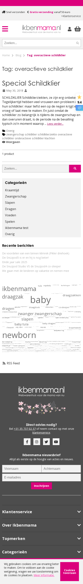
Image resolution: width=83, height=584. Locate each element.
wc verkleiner (72, 351)
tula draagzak (3, 326)
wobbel (47, 317)
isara (53, 293)
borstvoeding (7, 342)
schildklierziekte (48, 134)
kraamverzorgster (60, 341)
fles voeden (20, 351)
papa (32, 341)
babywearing (59, 330)
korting (50, 351)
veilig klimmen (74, 351)
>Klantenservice (71, 16)
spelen (40, 317)
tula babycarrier (51, 326)
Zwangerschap (15, 196)
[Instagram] (36, 441)
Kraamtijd (12, 190)
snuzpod (17, 317)
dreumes (49, 307)
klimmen (42, 351)
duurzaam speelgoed (13, 351)
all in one (44, 316)
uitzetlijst (56, 306)
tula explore (78, 317)
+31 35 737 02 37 (25, 429)
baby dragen (48, 323)
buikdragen (65, 285)
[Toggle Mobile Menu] (11, 29)
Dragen (10, 209)
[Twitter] (46, 441)
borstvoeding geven (67, 350)
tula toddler (68, 322)
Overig (10, 131)
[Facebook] (27, 441)
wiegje (8, 346)
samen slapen (28, 327)
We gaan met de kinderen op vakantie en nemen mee (35, 271)
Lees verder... (55, 124)
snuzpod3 (20, 316)
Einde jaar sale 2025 (14, 262)
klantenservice (41, 432)
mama (27, 342)
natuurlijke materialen (46, 329)
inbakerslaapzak (27, 350)
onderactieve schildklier (30, 138)
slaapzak (10, 327)
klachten (50, 138)
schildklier (31, 134)
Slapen (10, 202)
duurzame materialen (51, 329)
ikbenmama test (16, 228)
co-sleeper (64, 307)
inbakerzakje (73, 307)
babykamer (31, 347)
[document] (41, 571)
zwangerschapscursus (26, 351)
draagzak (12, 296)
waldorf (52, 350)
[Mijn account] (70, 29)
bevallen (77, 345)
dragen (8, 308)
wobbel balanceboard (16, 349)
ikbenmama (19, 288)
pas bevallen (76, 349)
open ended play (62, 317)
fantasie (69, 316)
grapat (28, 343)
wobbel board (5, 350)
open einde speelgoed (5, 351)
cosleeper (6, 317)
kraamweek (75, 327)
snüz (65, 311)
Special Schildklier (31, 83)
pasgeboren (40, 330)
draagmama (59, 343)
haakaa (76, 329)
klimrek (34, 351)
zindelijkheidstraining (70, 351)
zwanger (26, 313)
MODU (21, 343)
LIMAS (57, 326)
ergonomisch (24, 306)
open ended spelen (79, 350)
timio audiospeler (67, 351)
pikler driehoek (40, 351)
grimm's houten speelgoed (16, 343)
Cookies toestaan (69, 571)
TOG (33, 326)
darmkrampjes (74, 329)
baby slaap (32, 350)
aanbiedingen (48, 351)
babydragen (68, 344)
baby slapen (21, 347)
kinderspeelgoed (55, 351)
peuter (17, 307)
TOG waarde (37, 326)
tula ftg (41, 345)
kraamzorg (70, 341)
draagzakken (72, 295)
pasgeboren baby (40, 350)
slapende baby (43, 349)
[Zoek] (77, 43)
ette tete (73, 350)
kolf (77, 329)
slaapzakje (43, 327)
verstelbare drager (56, 284)
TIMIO (70, 345)
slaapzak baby (10, 347)
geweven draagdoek (76, 347)
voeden (34, 316)
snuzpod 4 (64, 345)
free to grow (27, 293)
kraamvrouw (5, 343)
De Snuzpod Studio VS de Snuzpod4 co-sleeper (31, 266)
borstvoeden (69, 349)
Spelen (10, 221)
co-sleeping (12, 317)
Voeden (10, 215)
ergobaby (47, 285)
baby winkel (52, 351)
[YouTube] (56, 441)
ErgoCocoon (71, 311)
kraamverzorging (51, 341)
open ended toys (35, 344)
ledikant (4, 346)
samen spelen (44, 343)
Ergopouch (9, 322)
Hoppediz (59, 326)
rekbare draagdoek (7, 349)
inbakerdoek (79, 306)
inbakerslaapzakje (9, 312)
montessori (36, 351)
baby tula (21, 324)
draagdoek (34, 307)
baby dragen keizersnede (61, 350)
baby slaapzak (16, 347)
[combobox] (38, 43)
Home (6, 55)
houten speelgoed (19, 346)
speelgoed (12, 345)
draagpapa (53, 343)
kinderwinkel (78, 351)
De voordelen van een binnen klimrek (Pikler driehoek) (35, 253)
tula (40, 285)
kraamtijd (76, 342)
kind (70, 316)
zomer (41, 322)
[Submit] (75, 168)
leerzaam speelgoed (66, 351)
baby (40, 299)
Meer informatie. (44, 575)
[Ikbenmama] (41, 29)
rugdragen (74, 285)
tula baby (64, 322)
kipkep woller (65, 329)
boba (51, 293)
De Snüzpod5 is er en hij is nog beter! (25, 257)
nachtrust (35, 341)
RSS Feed (13, 363)
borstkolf (79, 329)
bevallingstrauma (32, 351)
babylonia (57, 293)
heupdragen (80, 284)
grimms (73, 317)
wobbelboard (51, 316)
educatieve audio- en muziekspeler (68, 351)
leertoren (58, 351)
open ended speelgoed (12, 350)
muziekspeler (65, 351)
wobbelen (54, 316)
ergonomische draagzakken (76, 322)
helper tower (60, 351)
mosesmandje (22, 351)
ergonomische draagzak (36, 345)
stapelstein (76, 350)
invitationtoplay (26, 343)
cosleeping (77, 312)
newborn (19, 334)
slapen (27, 319)
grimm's (10, 343)
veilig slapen (19, 327)
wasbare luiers (36, 316)
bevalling (43, 342)
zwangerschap (15, 134)
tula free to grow (59, 322)
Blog (18, 55)
